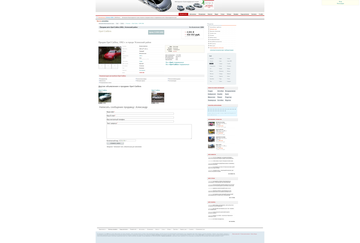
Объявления (150, 229)
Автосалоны (142, 229)
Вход (340, 1)
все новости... (231, 173)
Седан (140, 61)
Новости (157, 229)
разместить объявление (127, 234)
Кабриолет (212, 94)
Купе (227, 94)
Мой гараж (212, 45)
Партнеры (175, 229)
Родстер (228, 97)
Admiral (211, 58)
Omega (220, 73)
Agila (220, 58)
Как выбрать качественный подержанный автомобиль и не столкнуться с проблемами (220, 195)
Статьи (163, 229)
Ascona (211, 61)
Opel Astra (218, 144)
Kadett (220, 68)
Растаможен (142, 70)
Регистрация (340, 3)
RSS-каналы (213, 43)
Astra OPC (229, 61)
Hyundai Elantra (220, 122)
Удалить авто (213, 33)
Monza (228, 71)
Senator (211, 76)
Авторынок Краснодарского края (106, 23)
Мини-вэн (211, 97)
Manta (228, 68)
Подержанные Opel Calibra (192, 233)
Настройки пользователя (216, 41)
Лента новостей (235, 233)
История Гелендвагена (218, 219)
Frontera (229, 66)
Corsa (220, 66)
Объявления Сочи (200, 229)
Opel (117, 23)
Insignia (229, 81)
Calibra (122, 23)
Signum (221, 76)
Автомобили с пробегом (215, 27)
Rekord (228, 73)
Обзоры (169, 229)
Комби (219, 94)
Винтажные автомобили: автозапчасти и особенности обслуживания (221, 206)
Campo (220, 63)
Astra (220, 61)
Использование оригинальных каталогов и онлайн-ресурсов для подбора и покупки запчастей (221, 185)
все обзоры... (232, 221)
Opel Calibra (102, 90)
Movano (212, 73)
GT (210, 68)
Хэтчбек (220, 100)
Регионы (212, 35)
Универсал (212, 100)
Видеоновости (102, 229)
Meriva (211, 71)
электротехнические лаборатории (221, 50)
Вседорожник (230, 91)
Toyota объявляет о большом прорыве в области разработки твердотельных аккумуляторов (220, 158)
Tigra (220, 78)
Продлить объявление (215, 31)
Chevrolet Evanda (220, 137)
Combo (228, 63)
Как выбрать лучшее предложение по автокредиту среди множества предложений (219, 182)
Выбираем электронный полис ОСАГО (222, 188)
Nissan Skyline (219, 129)
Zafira (220, 81)
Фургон (228, 100)
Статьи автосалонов (245, 233)
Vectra (228, 78)
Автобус (220, 91)
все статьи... (232, 197)
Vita (211, 81)
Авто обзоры (254, 233)
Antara (228, 58)
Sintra (228, 76)
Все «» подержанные (175, 62)
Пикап (219, 97)
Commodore (212, 66)
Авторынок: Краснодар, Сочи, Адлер (175, 6)
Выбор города (213, 37)
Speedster (212, 78)
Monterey (221, 71)
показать (175, 51)
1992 (140, 55)
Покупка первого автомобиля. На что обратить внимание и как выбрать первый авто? (219, 191)
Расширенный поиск (214, 39)
